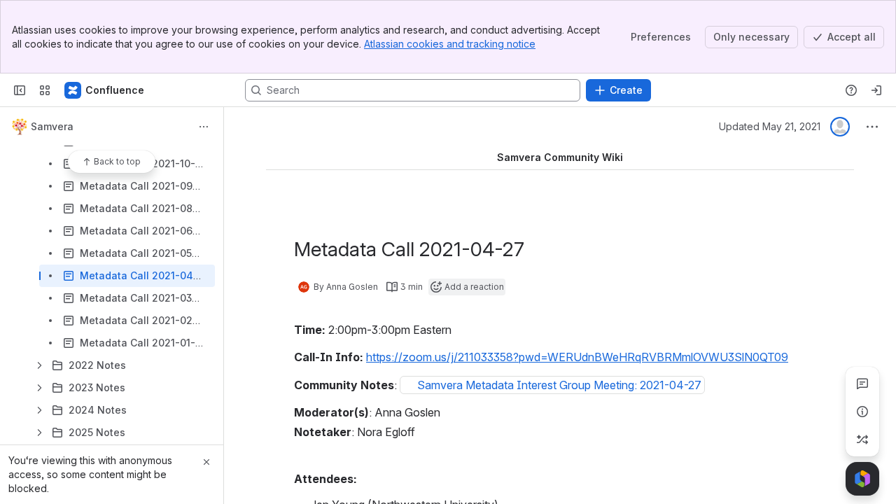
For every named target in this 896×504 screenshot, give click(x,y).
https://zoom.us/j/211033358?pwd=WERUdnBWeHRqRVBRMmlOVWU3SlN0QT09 (577, 357)
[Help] (851, 90)
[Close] (206, 462)
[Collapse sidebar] (19, 90)
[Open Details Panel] (862, 411)
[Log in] (876, 90)
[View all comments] (862, 383)
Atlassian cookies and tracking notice (450, 44)
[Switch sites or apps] (45, 90)
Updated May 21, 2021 (769, 126)
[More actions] (203, 126)
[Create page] (862, 439)
